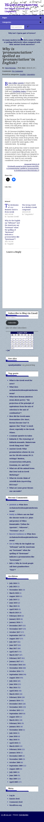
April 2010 (13, 743)
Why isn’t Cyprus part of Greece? (22, 33)
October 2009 (14, 762)
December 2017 (15, 625)
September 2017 (16, 635)
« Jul (8, 350)
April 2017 (13, 652)
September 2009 (16, 766)
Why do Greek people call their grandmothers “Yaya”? (21, 566)
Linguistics (31, 74)
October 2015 (14, 710)
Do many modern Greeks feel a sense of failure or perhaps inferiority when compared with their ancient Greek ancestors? (22, 42)
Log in (12, 795)
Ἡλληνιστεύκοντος (21, 4)
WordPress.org (15, 805)
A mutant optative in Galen (20, 436)
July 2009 (13, 772)
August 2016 (14, 678)
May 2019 (13, 606)
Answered (31, 164)
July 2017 (13, 642)
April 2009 (13, 782)
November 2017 (15, 629)
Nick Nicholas (10, 68)
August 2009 (14, 769)
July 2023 (13, 586)
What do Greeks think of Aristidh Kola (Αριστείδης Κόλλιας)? (20, 481)
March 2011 (14, 720)
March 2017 (14, 655)
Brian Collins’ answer (16, 83)
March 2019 (14, 612)
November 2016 (15, 668)
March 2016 (14, 694)
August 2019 (14, 596)
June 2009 (13, 775)
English (23, 74)
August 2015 (14, 717)
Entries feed (14, 799)
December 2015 (15, 704)
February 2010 (15, 749)
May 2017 (13, 648)
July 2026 (13, 583)
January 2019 (14, 619)
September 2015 (16, 713)
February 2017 (15, 658)
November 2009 (15, 759)
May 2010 (13, 739)
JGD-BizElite (23, 815)
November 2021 (15, 590)
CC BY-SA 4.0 (6, 815)
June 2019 (13, 603)
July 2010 (13, 733)
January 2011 (14, 726)
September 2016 (16, 674)
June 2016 (13, 684)
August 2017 (14, 638)
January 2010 (14, 753)
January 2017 (14, 661)
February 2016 (15, 697)
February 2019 (15, 616)
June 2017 (13, 645)
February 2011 (15, 723)
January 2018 (14, 622)
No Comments (17, 71)
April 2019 (13, 609)
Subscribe (12, 323)
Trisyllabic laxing (19, 91)
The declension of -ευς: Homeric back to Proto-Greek (12, 208)
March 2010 (14, 746)
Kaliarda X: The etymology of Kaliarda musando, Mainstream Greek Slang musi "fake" (22, 442)
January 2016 (14, 700)
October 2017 (14, 632)
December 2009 (15, 756)
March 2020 (14, 593)
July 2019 (13, 599)
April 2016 (13, 691)
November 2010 (15, 730)
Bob (11, 563)
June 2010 (13, 736)
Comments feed (15, 802)
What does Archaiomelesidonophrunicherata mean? (23, 390)
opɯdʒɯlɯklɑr (14, 365)
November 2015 (15, 707)
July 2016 (13, 681)
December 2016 (15, 665)
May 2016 (13, 687)
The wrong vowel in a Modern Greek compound (29, 207)
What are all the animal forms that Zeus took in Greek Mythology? (21, 471)
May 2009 (13, 779)
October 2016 (14, 671)
